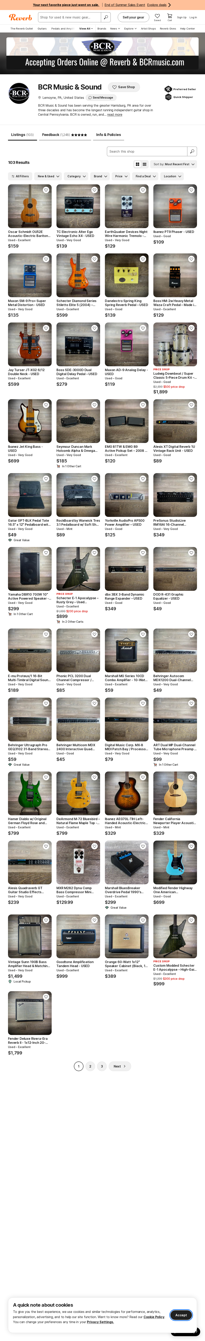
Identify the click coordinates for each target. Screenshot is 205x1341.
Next (117, 1066)
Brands (101, 28)
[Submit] (192, 151)
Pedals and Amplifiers (65, 28)
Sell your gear (133, 17)
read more (114, 114)
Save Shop (126, 87)
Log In (193, 17)
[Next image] (46, 206)
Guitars (42, 28)
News (113, 28)
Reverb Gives (168, 28)
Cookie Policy (154, 1317)
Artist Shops (148, 28)
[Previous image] (13, 206)
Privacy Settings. (100, 1322)
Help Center (187, 28)
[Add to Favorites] (46, 190)
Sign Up (182, 17)
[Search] (106, 17)
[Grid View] (137, 164)
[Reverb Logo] (20, 17)
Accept (181, 1315)
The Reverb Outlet (21, 28)
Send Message (103, 97)
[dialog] (102, 1315)
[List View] (144, 164)
